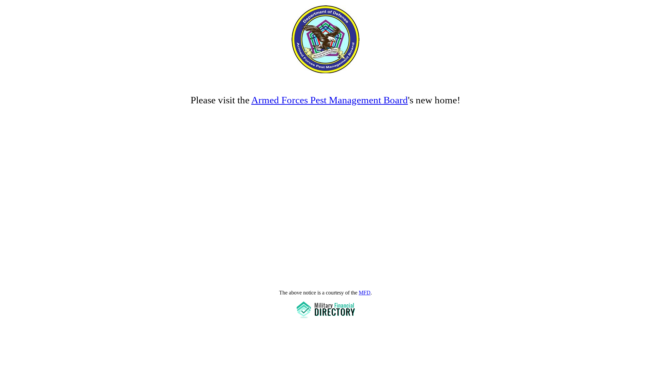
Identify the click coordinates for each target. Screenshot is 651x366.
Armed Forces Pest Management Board (329, 100)
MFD (365, 293)
